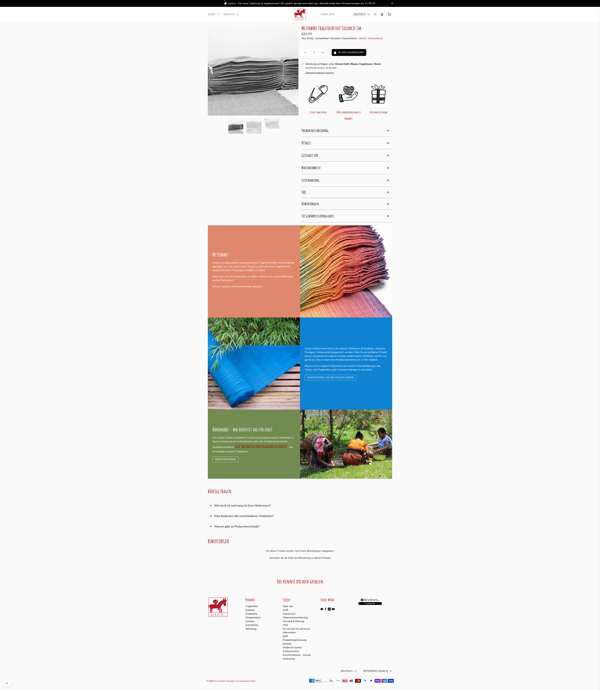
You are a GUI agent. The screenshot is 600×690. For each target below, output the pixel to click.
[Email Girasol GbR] (321, 609)
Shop (212, 14)
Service (229, 14)
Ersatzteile (251, 614)
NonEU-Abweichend (370, 38)
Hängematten (253, 617)
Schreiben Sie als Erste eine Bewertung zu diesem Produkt (300, 557)
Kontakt (287, 643)
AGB (285, 610)
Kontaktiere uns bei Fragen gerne (330, 377)
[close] (392, 3)
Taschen (250, 621)
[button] (300, 558)
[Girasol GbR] (300, 14)
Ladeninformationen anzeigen (319, 72)
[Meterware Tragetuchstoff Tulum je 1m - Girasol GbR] (253, 70)
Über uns (288, 606)
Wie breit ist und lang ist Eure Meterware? (242, 506)
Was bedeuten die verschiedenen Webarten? (244, 516)
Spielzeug (250, 629)
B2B (285, 636)
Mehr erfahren (225, 459)
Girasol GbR (219, 681)
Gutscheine (251, 625)
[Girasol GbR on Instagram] (329, 609)
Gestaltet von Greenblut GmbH (240, 681)
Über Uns (328, 14)
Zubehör (250, 610)
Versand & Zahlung (293, 621)
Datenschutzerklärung (295, 617)
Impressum (289, 614)
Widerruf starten (292, 647)
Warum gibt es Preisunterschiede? (237, 526)
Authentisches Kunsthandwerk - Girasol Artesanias (297, 655)
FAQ (285, 625)
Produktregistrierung (294, 640)
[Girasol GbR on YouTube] (333, 609)
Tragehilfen (251, 606)
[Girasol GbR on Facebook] (325, 609)
